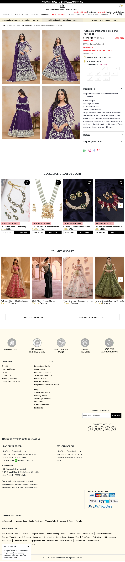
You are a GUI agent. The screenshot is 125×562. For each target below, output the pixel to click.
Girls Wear (97, 537)
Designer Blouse (37, 533)
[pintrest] (113, 428)
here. (15, 557)
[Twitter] (96, 428)
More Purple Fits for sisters (91, 317)
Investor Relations (41, 381)
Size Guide (103, 64)
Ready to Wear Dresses (11, 537)
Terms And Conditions (43, 375)
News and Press (8, 369)
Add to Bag (22, 232)
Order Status (39, 369)
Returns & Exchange (42, 372)
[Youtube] (107, 428)
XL (117, 69)
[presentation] (4, 205)
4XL (106, 74)
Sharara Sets (92, 14)
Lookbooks (38, 408)
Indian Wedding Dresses (56, 533)
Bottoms (27, 537)
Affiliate (109, 12)
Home (4, 25)
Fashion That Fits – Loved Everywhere (62, 20)
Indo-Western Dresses (11, 533)
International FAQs (42, 366)
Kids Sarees (6, 541)
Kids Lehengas (110, 537)
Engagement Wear (37, 541)
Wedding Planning (9, 378)
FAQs (36, 389)
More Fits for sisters (33, 317)
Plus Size (80, 14)
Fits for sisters (27, 25)
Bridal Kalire (49, 537)
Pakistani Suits (93, 541)
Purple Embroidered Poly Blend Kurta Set (48, 25)
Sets (18, 25)
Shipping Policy (40, 395)
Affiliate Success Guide (11, 381)
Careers (5, 372)
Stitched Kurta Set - (95, 61)
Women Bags (21, 521)
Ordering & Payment (42, 398)
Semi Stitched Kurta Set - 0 (98, 57)
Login (116, 12)
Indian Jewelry (7, 521)
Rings (71, 521)
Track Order (92, 12)
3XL (98, 74)
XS (89, 69)
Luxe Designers (58, 14)
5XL (114, 74)
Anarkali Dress (66, 541)
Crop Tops (86, 537)
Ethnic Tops (61, 537)
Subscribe (116, 415)
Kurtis (25, 533)
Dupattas (37, 537)
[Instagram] (101, 428)
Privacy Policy (40, 378)
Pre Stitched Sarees (104, 533)
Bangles (79, 521)
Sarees (71, 14)
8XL (106, 79)
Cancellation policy (42, 392)
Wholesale (101, 12)
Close (27, 546)
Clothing (12, 25)
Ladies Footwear (36, 521)
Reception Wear (20, 541)
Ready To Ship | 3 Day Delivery (104, 20)
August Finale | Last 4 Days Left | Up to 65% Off (21, 20)
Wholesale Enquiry (41, 405)
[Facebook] (90, 428)
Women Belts (50, 521)
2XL (90, 74)
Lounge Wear (73, 537)
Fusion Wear (52, 541)
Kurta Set (34, 14)
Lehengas (45, 14)
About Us (5, 366)
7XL (98, 79)
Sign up (121, 12)
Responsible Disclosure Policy (46, 384)
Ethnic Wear (88, 533)
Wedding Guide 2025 (80, 12)
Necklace (62, 521)
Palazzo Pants (75, 533)
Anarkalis (104, 14)
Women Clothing (21, 14)
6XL (90, 79)
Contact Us (6, 375)
